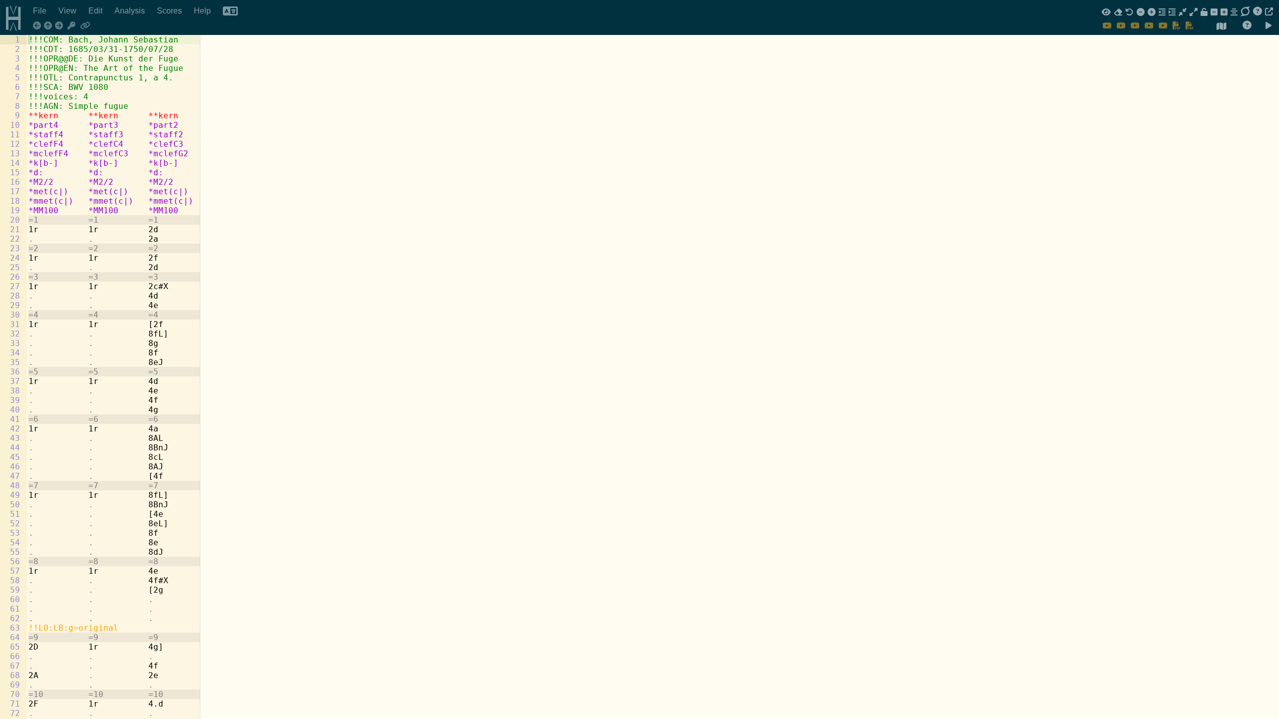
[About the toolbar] (1257, 11)
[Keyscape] (72, 25)
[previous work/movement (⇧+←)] (38, 25)
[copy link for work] (84, 25)
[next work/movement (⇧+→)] (60, 25)
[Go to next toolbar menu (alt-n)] (1245, 11)
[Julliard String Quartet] (1149, 25)
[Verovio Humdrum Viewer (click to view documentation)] (9, 16)
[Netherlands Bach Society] (1121, 25)
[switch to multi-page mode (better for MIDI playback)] (1222, 26)
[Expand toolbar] (1269, 11)
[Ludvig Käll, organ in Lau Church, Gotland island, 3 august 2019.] (1163, 25)
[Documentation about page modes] (1247, 25)
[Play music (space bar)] (1269, 26)
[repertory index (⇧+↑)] (49, 25)
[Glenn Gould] (1135, 25)
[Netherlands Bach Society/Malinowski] (1107, 25)
